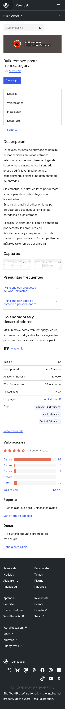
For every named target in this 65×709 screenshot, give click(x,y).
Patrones (40, 586)
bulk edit (40, 407)
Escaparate (41, 568)
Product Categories (50, 421)
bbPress (10, 640)
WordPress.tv (13, 616)
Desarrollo (13, 120)
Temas (38, 574)
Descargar (12, 80)
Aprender (9, 598)
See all (57, 490)
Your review (10, 490)
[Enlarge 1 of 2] (26, 264)
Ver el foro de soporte (17, 515)
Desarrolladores (13, 610)
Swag (39, 616)
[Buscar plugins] (40, 27)
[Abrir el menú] (59, 5)
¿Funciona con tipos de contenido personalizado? (20, 302)
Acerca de (9, 568)
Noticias (8, 574)
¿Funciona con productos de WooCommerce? (19, 289)
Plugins (38, 580)
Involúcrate (41, 598)
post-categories (51, 414)
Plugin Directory (12, 15)
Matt (8, 634)
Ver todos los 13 (53, 399)
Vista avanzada (13, 431)
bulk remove (53, 407)
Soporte (12, 129)
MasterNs (15, 71)
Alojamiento (10, 580)
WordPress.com (15, 627)
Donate (40, 610)
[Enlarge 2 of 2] (57, 264)
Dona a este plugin (15, 547)
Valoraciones (15, 103)
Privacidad (10, 586)
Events (38, 604)
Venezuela (18, 661)
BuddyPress (12, 646)
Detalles (12, 93)
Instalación (14, 111)
